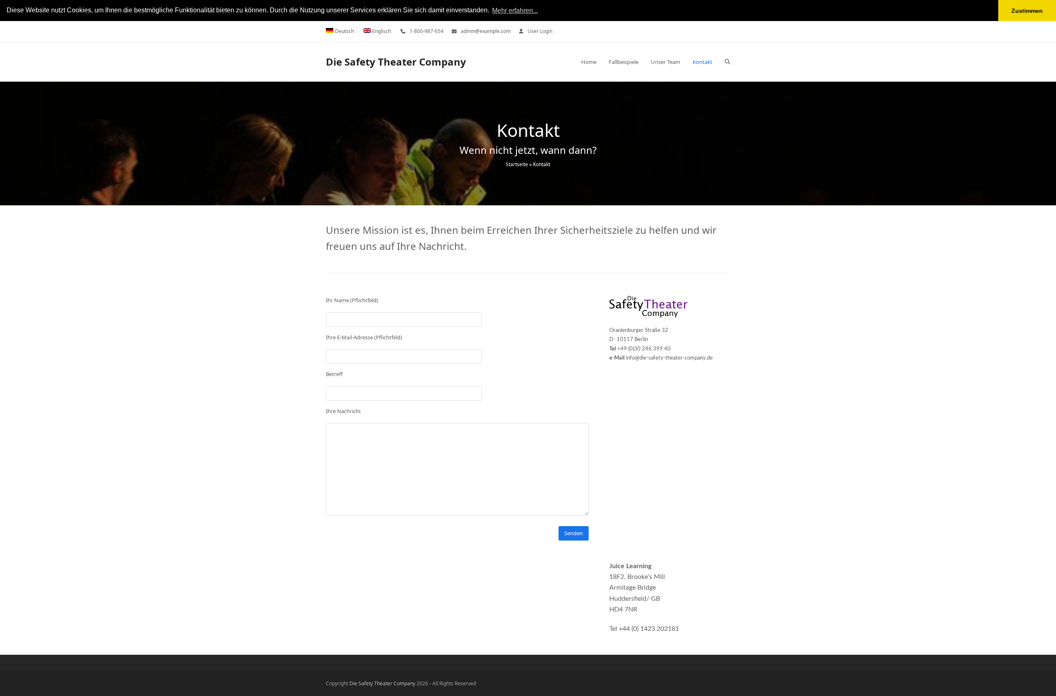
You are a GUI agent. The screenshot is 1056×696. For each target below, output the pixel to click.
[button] (727, 62)
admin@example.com (486, 31)
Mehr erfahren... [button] (515, 10)
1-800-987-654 (426, 31)
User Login (540, 31)
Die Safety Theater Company (396, 61)
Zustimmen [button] (1027, 10)
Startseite (517, 164)
